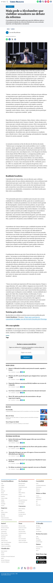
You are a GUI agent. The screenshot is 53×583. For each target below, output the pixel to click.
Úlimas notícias (4, 533)
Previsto (20, 510)
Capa (2, 483)
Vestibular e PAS (22, 496)
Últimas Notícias (22, 492)
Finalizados (21, 516)
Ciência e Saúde (4, 498)
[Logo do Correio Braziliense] (17, 1)
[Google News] (51, 2)
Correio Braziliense (7, 481)
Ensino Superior (22, 485)
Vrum (20, 523)
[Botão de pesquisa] (7, 1)
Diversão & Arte (4, 494)
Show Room (3, 536)
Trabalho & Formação (23, 487)
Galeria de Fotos (4, 540)
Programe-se (38, 497)
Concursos (22, 506)
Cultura (20, 494)
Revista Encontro (41, 534)
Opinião (2, 500)
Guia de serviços (4, 535)
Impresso (4, 508)
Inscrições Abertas (22, 514)
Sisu (19, 498)
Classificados (5, 548)
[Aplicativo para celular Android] (41, 562)
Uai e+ (37, 550)
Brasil (2, 489)
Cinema (37, 495)
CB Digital (3, 514)
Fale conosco (21, 503)
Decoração (3, 538)
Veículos (2, 554)
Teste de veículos (22, 531)
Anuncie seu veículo (22, 527)
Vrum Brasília (38, 531)
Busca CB (3, 516)
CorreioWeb (40, 481)
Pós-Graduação (22, 501)
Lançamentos (3, 531)
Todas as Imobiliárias (5, 544)
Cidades (2, 485)
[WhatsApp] (38, 2)
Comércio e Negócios (5, 562)
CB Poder (38, 529)
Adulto (2, 558)
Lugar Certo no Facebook (6, 542)
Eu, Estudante (23, 481)
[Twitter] (43, 2)
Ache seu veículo (22, 525)
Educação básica (22, 483)
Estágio (20, 489)
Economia (3, 490)
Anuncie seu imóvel (5, 527)
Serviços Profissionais (5, 560)
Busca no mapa (4, 529)
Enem (20, 490)
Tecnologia (3, 503)
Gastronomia (38, 487)
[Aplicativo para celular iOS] (41, 558)
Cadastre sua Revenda (23, 542)
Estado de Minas (39, 546)
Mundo (2, 492)
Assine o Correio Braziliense (6, 519)
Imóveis (2, 552)
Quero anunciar (4, 551)
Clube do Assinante (5, 517)
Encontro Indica (39, 541)
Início (8, 28)
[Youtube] (48, 2)
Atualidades (38, 540)
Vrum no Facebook (22, 538)
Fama (37, 483)
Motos (20, 536)
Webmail (38, 490)
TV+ (37, 503)
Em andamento (22, 512)
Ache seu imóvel (4, 525)
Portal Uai (38, 548)
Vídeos (20, 535)
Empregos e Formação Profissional (8, 556)
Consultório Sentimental (41, 485)
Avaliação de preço (22, 533)
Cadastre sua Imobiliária (6, 546)
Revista (37, 538)
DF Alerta (38, 525)
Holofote (3, 501)
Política (2, 487)
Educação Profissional (23, 500)
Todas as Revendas (22, 540)
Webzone (38, 489)
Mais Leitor (38, 505)
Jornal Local (38, 527)
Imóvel (3, 523)
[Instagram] (46, 2)
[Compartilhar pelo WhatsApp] (24, 372)
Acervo (13, 28)
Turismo (2, 505)
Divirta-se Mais (41, 493)
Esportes (3, 496)
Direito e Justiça (4, 512)
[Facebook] (40, 2)
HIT (37, 501)
